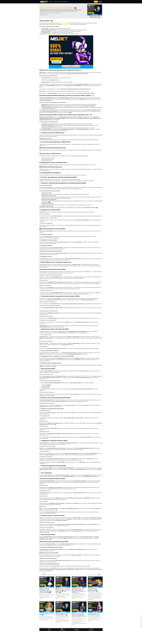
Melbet (51, 1)
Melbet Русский (46, 5)
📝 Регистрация (62, 630)
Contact (60, 1)
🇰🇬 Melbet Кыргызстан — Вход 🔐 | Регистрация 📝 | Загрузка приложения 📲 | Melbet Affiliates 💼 (63, 590)
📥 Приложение (76, 630)
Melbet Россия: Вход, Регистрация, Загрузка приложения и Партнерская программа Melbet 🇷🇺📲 (45, 590)
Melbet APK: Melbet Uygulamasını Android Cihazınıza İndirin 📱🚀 (93, 590)
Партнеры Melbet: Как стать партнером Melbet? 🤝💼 (58, 8)
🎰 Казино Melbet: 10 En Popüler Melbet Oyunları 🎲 (94, 614)
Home (41, 5)
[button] (141, 616)
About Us (56, 1)
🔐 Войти (49, 630)
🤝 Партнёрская (91, 630)
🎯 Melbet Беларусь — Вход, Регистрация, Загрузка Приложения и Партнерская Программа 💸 (78, 590)
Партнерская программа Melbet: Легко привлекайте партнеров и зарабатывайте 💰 (79, 615)
